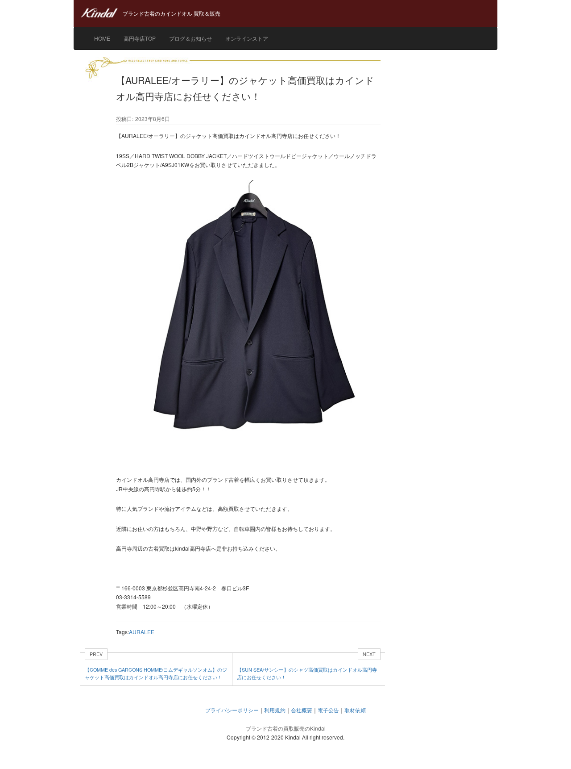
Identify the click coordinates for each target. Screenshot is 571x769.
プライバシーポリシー (232, 710)
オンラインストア (246, 38)
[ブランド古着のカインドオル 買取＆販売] (285, 4)
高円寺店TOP (140, 38)
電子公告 (328, 710)
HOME (102, 38)
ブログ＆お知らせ (190, 38)
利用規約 (275, 710)
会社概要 (301, 710)
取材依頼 (355, 710)
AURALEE (141, 631)
